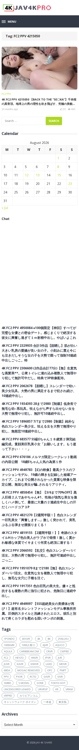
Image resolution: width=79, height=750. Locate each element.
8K (49, 639)
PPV (6, 676)
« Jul (5, 207)
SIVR (60, 676)
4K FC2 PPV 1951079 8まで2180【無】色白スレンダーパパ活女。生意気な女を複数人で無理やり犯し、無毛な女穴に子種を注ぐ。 (38, 573)
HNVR (34, 657)
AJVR (45, 645)
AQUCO (59, 645)
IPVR (48, 657)
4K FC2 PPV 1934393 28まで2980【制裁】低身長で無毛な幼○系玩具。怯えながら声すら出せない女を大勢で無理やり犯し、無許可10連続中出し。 (39, 408)
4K (38, 639)
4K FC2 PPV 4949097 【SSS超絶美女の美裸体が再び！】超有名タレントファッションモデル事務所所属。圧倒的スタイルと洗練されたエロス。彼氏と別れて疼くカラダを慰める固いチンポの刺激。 (39, 611)
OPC (49, 670)
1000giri (9, 645)
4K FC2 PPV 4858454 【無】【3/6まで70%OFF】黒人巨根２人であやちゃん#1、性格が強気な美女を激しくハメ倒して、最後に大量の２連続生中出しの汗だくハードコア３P (39, 499)
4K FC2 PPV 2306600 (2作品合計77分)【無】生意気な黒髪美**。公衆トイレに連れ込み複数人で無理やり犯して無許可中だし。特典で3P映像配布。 (39, 373)
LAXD (49, 664)
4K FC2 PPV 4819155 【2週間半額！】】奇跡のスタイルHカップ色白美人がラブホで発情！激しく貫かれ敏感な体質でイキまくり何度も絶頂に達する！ (39, 537)
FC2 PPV (6, 94)
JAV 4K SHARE (44, 742)
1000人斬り (28, 645)
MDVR (63, 664)
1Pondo (9, 639)
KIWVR (34, 664)
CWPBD (64, 651)
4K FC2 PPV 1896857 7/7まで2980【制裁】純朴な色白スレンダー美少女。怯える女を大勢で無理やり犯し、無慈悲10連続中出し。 (39, 426)
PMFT (63, 670)
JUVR (7, 664)
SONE (40, 683)
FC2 (6, 657)
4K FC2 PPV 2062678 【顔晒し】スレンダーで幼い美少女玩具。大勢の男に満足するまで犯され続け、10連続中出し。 (39, 391)
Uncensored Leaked (17, 689)
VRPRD (8, 695)
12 (27, 175)
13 (38, 175)
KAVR (20, 664)
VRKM (69, 689)
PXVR (19, 676)
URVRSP (43, 689)
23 (70, 183)
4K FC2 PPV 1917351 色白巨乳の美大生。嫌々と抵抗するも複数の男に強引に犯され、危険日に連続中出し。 (39, 591)
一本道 (47, 702)
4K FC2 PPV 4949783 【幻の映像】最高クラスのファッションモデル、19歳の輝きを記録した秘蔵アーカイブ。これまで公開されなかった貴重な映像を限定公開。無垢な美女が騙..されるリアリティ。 (39, 477)
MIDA (7, 670)
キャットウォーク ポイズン (20, 702)
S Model (23, 683)
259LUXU (63, 639)
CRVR (49, 651)
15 (59, 175)
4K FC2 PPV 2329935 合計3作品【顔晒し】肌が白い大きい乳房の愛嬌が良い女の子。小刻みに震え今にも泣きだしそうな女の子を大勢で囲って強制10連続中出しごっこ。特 (39, 352)
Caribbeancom (29, 651)
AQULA (8, 651)
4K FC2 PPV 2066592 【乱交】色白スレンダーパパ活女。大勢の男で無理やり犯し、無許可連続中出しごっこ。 (39, 555)
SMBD (7, 683)
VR (56, 689)
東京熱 (62, 702)
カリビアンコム (28, 695)
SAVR (47, 676)
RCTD (33, 676)
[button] (9, 22)
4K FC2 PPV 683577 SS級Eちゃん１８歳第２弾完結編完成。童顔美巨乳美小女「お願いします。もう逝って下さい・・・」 (39, 444)
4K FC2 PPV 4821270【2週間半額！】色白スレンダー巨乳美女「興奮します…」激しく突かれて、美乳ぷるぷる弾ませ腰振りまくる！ (39, 520)
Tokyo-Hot (58, 683)
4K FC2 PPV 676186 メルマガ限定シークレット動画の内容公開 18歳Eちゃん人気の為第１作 (39, 459)
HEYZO (19, 657)
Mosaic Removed (28, 670)
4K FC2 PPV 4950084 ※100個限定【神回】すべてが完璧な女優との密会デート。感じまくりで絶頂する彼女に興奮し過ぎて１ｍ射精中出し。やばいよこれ (39, 333)
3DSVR (26, 639)
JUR (60, 657)
